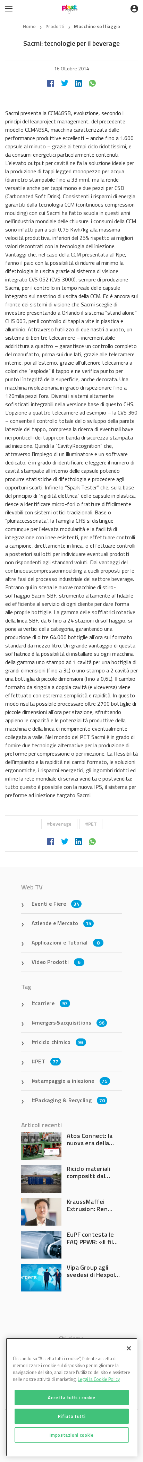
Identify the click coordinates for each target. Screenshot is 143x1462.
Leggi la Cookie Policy (99, 1379)
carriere (51, 1003)
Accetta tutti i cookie (71, 1397)
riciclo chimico (59, 1042)
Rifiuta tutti (72, 1416)
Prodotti (55, 26)
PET (92, 823)
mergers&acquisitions (69, 1022)
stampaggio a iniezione (71, 1081)
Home (29, 26)
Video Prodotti (56, 962)
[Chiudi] (128, 1348)
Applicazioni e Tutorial (66, 942)
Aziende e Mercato (62, 923)
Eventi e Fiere (55, 903)
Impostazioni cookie (71, 1434)
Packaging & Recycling (70, 1100)
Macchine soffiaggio (97, 26)
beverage (61, 823)
